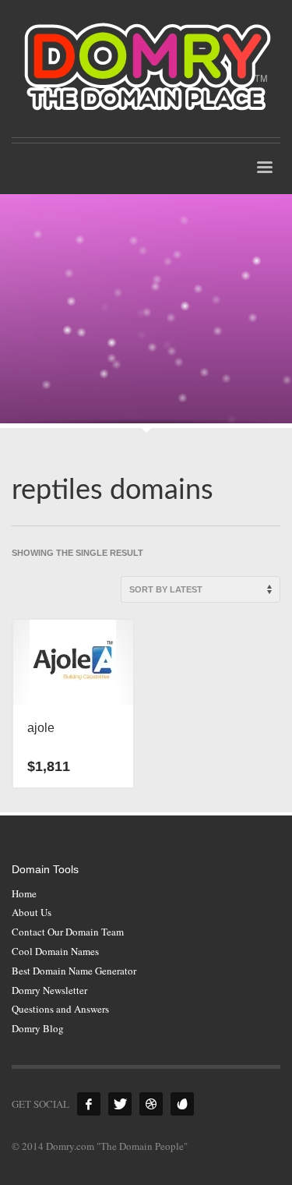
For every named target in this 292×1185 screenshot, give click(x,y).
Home (24, 893)
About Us (31, 912)
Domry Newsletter (49, 990)
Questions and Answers (60, 1009)
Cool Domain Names (55, 951)
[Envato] (182, 1104)
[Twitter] (120, 1104)
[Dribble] (151, 1104)
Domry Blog (38, 1028)
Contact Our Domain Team (68, 932)
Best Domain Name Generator (74, 971)
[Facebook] (88, 1104)
